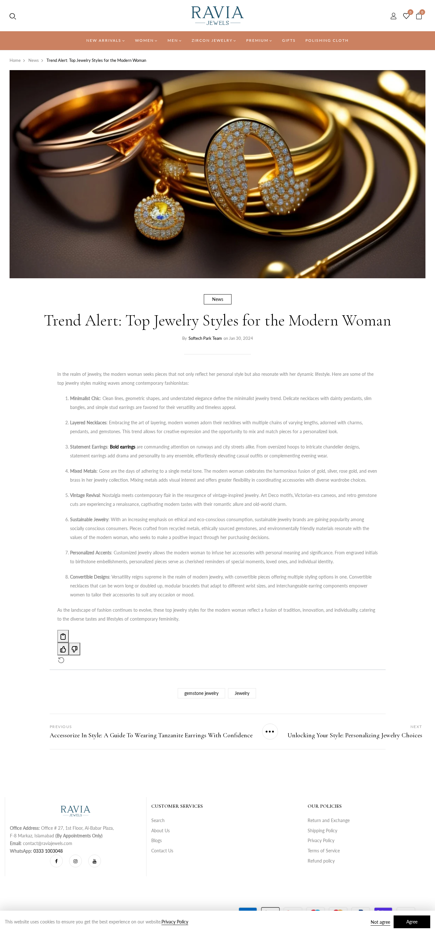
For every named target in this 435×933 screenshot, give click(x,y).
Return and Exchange (329, 820)
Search (158, 820)
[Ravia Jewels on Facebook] (56, 861)
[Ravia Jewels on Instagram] (75, 861)
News (217, 299)
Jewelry (242, 693)
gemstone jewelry (201, 693)
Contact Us (162, 850)
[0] (406, 16)
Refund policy (321, 861)
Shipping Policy (322, 830)
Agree (411, 921)
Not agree (380, 922)
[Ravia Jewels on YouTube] (94, 861)
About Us (160, 830)
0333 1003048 (48, 851)
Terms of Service (324, 850)
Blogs (156, 840)
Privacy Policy (321, 840)
